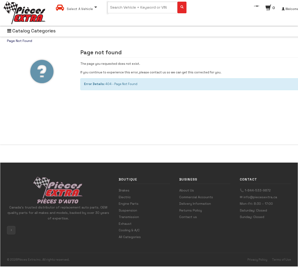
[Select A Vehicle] (76, 3)
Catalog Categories (33, 31)
